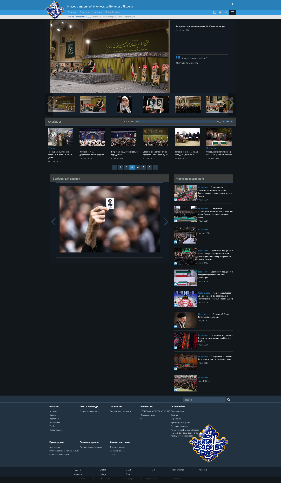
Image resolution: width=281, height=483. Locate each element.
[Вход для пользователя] (232, 4)
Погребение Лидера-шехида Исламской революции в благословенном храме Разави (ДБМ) (215, 296)
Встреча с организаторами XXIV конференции (200, 26)
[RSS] (214, 12)
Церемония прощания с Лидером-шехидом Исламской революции (215, 275)
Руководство (56, 442)
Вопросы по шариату (91, 12)
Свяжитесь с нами (120, 442)
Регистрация (129, 479)
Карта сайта (105, 479)
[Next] (155, 167)
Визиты (51, 148)
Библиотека (146, 406)
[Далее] (178, 58)
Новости (54, 406)
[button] (232, 12)
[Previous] (114, 167)
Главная (72, 12)
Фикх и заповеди (89, 406)
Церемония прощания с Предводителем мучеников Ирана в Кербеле (215, 338)
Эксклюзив (116, 406)
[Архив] (155, 418)
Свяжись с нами (152, 479)
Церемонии (211, 148)
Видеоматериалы (89, 442)
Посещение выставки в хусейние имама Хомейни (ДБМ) (60, 155)
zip (196, 63)
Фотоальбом (82, 17)
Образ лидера (203, 293)
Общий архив (112, 12)
